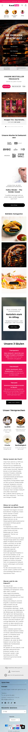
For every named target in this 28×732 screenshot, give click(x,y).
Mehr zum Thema (14, 402)
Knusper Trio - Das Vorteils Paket (14, 120)
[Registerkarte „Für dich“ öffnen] (23, 727)
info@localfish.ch (8, 699)
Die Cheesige (14, 51)
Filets (24, 86)
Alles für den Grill (16, 86)
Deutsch (13, 719)
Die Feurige (14, 55)
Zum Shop (14, 205)
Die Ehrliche (14, 46)
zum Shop (14, 257)
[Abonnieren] (24, 711)
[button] (22, 5)
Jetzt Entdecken (14, 283)
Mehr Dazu (14, 327)
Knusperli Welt (6, 86)
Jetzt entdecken (14, 230)
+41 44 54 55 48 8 (8, 695)
